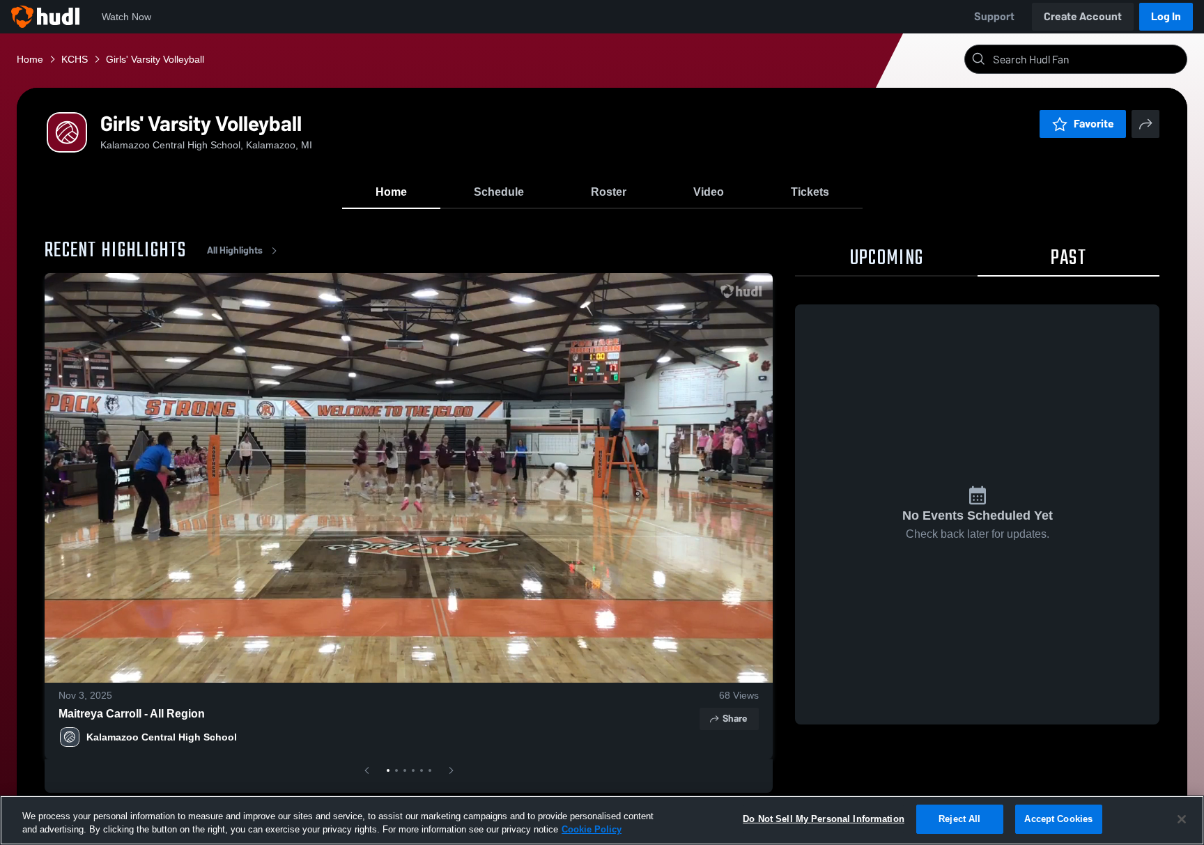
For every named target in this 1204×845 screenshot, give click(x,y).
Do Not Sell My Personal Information (823, 819)
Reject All (959, 819)
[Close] (1181, 819)
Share (735, 719)
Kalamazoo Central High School (161, 737)
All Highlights (235, 250)
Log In (1166, 16)
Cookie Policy (592, 830)
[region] (602, 820)
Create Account (1083, 16)
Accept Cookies (1058, 819)
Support (994, 16)
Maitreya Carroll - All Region (132, 714)
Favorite (1094, 123)
